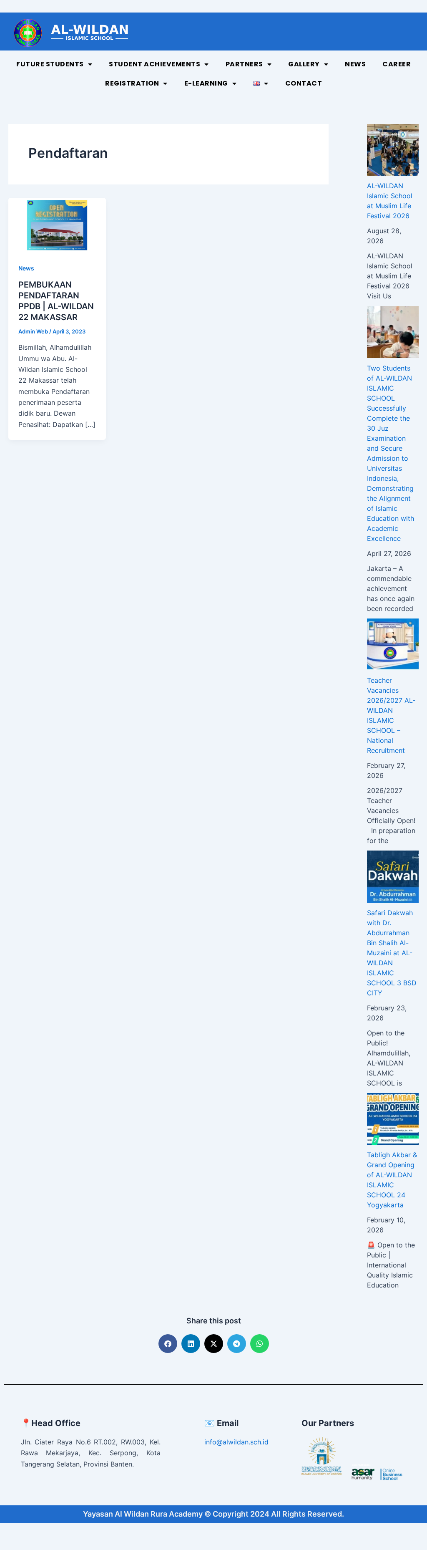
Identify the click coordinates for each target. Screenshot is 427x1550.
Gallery (304, 64)
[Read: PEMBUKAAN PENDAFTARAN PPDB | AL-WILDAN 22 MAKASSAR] (57, 224)
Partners (244, 64)
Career (396, 64)
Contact (303, 83)
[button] (167, 1343)
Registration (132, 83)
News (355, 64)
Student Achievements (154, 64)
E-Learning (206, 83)
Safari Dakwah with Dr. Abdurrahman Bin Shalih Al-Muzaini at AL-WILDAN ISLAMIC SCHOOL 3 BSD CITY (392, 953)
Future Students (50, 64)
